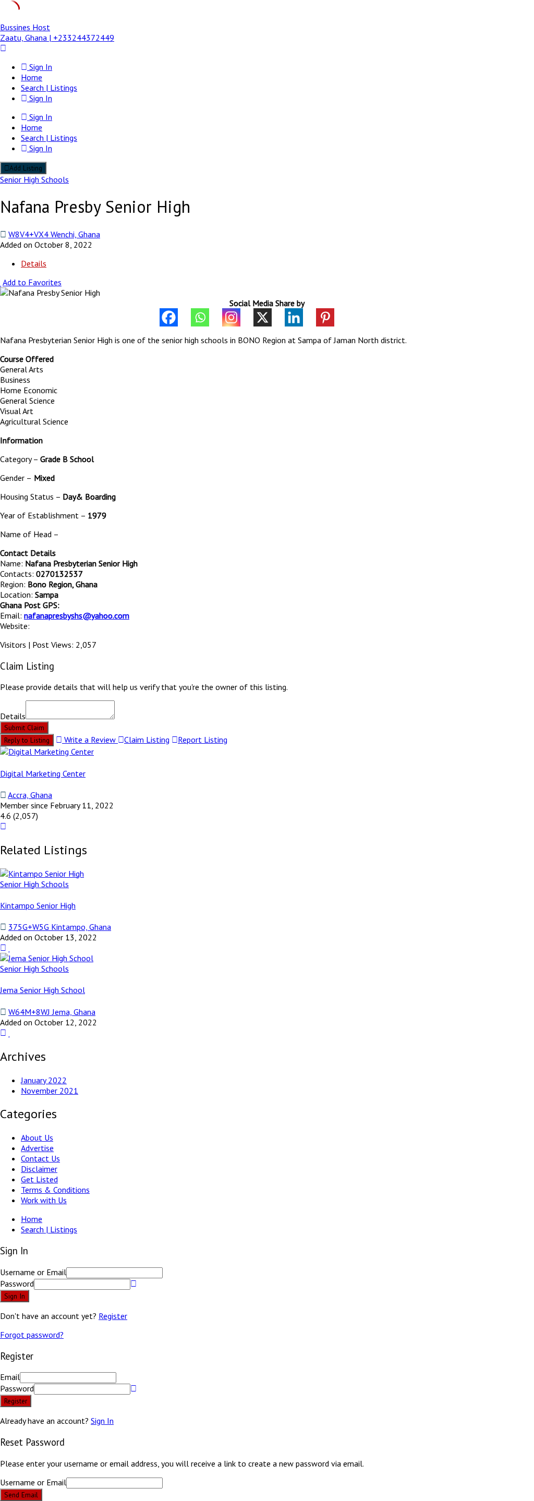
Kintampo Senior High (38, 905)
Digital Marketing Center (43, 773)
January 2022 (44, 1080)
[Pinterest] (331, 317)
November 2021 (49, 1090)
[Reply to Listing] (3, 947)
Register (113, 1316)
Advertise (37, 1148)
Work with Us (44, 1200)
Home (31, 77)
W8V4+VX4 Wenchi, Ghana (54, 234)
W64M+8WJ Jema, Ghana (51, 1012)
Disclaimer (39, 1169)
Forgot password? (32, 1334)
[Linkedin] (300, 317)
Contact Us (40, 1158)
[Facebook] (175, 317)
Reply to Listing (27, 740)
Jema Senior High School (42, 990)
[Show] (133, 1283)
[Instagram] (237, 317)
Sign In (102, 1420)
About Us (37, 1137)
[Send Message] (3, 826)
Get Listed (39, 1179)
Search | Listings (49, 87)
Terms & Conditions (55, 1189)
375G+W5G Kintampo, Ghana (59, 927)
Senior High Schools (34, 179)
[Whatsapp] (206, 317)
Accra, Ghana (30, 795)
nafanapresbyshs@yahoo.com (76, 615)
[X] (269, 317)
